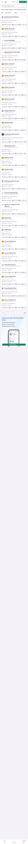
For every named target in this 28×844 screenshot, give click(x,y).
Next (25, 312)
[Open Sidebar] (2, 2)
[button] (14, 331)
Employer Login (15, 1)
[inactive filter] (2, 13)
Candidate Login (23, 1)
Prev (3, 312)
